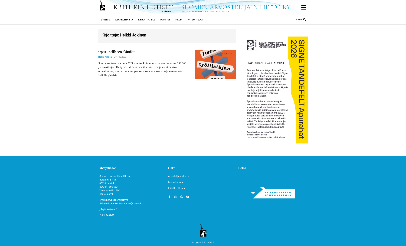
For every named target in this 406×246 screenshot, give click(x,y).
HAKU (299, 19)
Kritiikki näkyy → (177, 188)
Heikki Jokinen (105, 57)
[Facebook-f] (169, 196)
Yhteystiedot (195, 19)
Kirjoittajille (146, 19)
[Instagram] (175, 196)
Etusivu (105, 19)
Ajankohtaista (124, 19)
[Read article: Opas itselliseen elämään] (215, 64)
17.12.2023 (121, 57)
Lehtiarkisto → (176, 182)
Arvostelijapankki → (179, 176)
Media (178, 19)
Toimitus (165, 19)
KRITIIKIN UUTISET (202, 7)
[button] (304, 7)
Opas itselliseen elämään (116, 52)
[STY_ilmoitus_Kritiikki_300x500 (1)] (275, 90)
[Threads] (181, 196)
